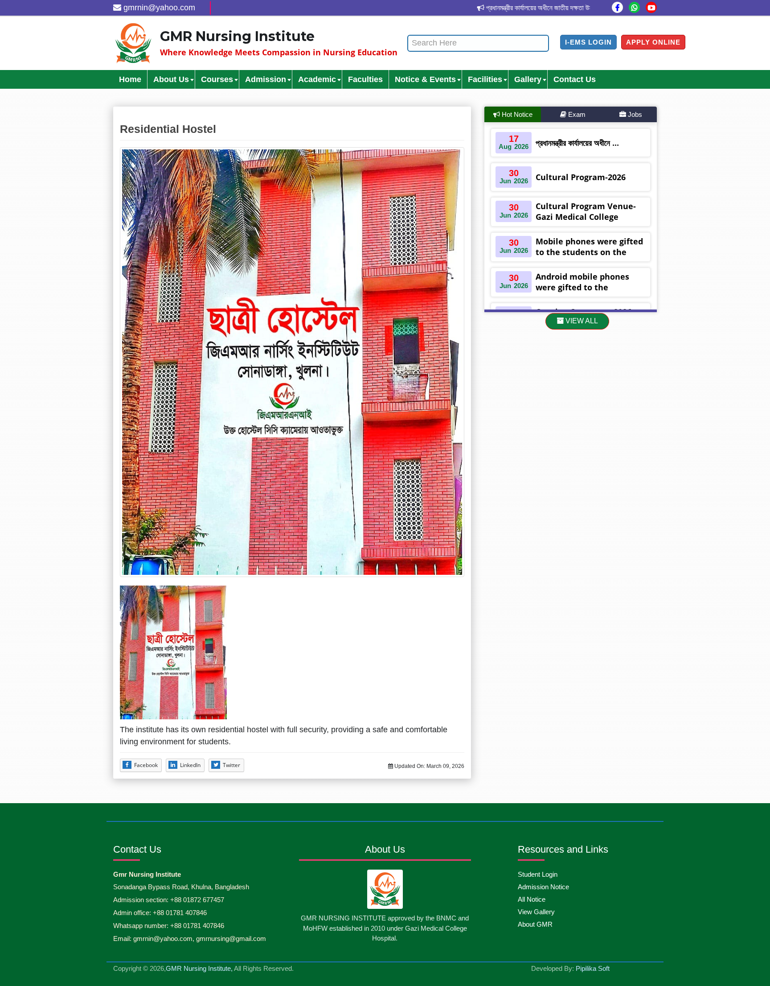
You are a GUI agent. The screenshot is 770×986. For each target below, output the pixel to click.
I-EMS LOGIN (588, 42)
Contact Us (574, 79)
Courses (217, 79)
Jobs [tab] (634, 114)
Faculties (365, 79)
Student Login (537, 874)
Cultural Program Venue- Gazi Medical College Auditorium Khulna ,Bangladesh (586, 222)
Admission (265, 79)
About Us (171, 79)
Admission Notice (543, 887)
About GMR (535, 924)
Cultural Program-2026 (581, 177)
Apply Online (653, 42)
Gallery (527, 79)
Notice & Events (425, 79)
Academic (317, 79)
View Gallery (536, 912)
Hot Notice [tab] (516, 114)
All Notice (531, 899)
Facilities (485, 79)
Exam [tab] (576, 114)
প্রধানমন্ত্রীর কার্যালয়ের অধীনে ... (577, 142)
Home (130, 79)
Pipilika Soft (593, 968)
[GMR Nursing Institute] (133, 43)
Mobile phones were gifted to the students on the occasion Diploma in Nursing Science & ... (589, 257)
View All (581, 321)
